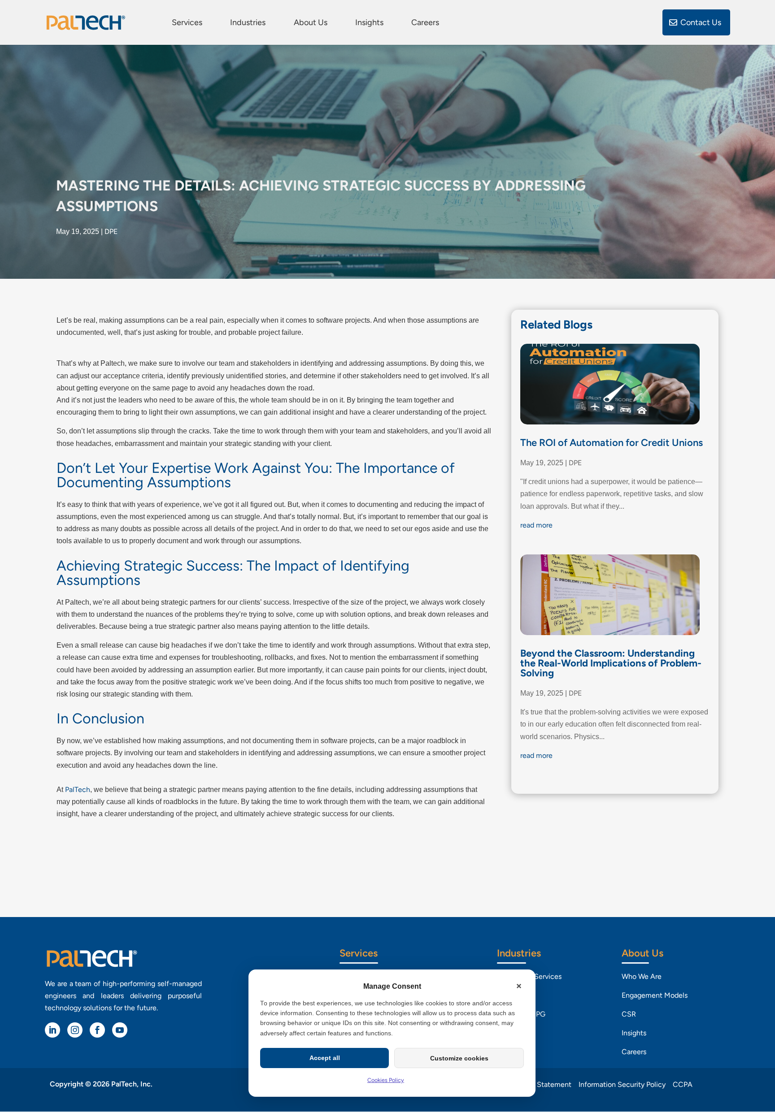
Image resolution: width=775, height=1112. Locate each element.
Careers (425, 22)
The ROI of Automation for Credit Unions (611, 443)
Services (187, 22)
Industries (248, 22)
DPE (111, 231)
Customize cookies (459, 1058)
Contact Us (700, 22)
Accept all (324, 1057)
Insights (369, 22)
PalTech (77, 789)
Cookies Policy (385, 1080)
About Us (310, 22)
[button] (519, 986)
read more (536, 525)
